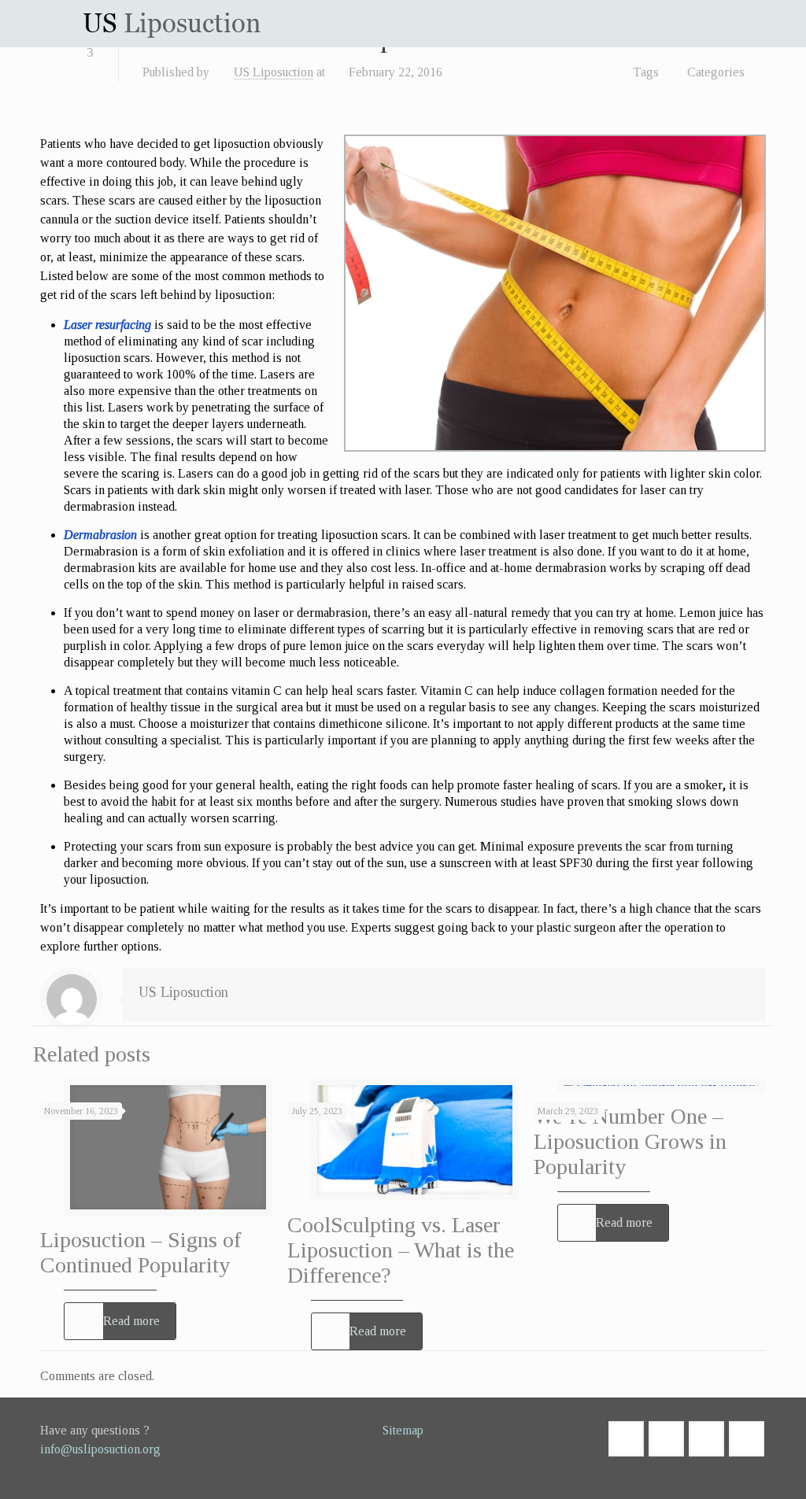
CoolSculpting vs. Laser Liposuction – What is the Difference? (400, 1250)
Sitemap (403, 1430)
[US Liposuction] (171, 23)
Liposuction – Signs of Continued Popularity (141, 1252)
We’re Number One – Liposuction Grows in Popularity (630, 1141)
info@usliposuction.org (100, 1449)
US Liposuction (273, 72)
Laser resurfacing (107, 324)
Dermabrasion (100, 534)
